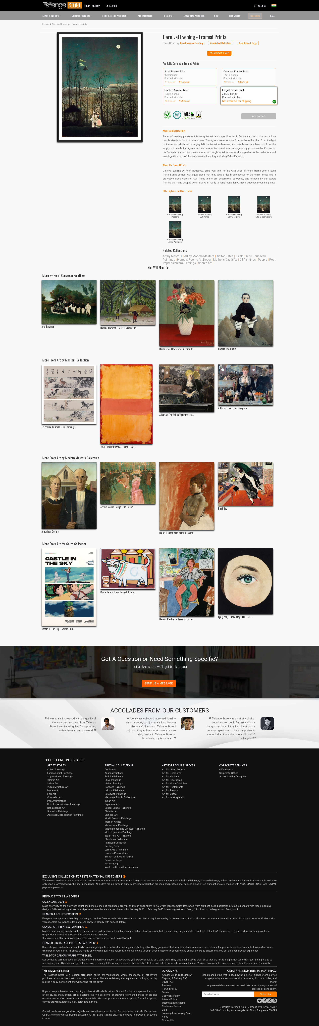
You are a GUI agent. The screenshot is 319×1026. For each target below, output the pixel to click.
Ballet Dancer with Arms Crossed (176, 532)
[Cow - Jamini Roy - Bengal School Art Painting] (127, 568)
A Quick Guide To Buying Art (177, 974)
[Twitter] (259, 1001)
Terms (165, 992)
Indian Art (52, 783)
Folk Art (51, 793)
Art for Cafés (169, 793)
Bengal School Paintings (118, 807)
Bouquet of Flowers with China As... (177, 349)
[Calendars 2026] (66, 901)
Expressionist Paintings (60, 773)
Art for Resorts (170, 790)
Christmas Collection (116, 839)
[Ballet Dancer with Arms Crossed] (186, 496)
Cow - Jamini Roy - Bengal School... (118, 592)
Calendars (255, 16)
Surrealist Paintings (57, 811)
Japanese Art (112, 804)
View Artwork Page (248, 43)
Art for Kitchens (170, 776)
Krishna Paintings (114, 773)
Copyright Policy (171, 995)
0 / (259, 5)
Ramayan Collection (115, 842)
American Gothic (50, 531)
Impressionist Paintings (60, 776)
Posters (168, 15)
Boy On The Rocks (227, 349)
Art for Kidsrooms (172, 779)
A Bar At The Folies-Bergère (232, 408)
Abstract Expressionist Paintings (65, 814)
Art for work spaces (173, 797)
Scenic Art (205, 263)
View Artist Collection (220, 43)
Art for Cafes (224, 256)
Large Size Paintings (194, 15)
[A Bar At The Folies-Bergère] (245, 384)
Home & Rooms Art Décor (114, 15)
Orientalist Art (54, 797)
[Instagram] (269, 1001)
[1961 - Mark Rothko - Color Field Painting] (127, 404)
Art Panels (110, 769)
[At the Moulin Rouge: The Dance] (127, 483)
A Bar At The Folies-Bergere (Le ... (176, 414)
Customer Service (172, 1006)
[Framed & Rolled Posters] (80, 914)
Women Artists (113, 821)
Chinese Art (111, 814)
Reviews (166, 985)
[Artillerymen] (69, 302)
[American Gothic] (69, 495)
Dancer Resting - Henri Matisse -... (177, 619)
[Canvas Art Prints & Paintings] (86, 926)
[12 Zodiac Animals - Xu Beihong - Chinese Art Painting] (69, 394)
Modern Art (53, 790)
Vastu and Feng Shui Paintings (121, 867)
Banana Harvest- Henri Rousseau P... (118, 328)
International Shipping (173, 1002)
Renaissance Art (56, 807)
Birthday (222, 508)
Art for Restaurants (172, 786)
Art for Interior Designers (233, 776)
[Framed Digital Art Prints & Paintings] (97, 943)
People (262, 259)
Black (239, 256)
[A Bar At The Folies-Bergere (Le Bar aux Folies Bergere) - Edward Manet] (186, 388)
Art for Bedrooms (171, 773)
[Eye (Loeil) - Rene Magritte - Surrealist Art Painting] (245, 581)
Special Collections (80, 15)
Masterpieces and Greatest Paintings (125, 828)
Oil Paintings (248, 259)
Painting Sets (112, 846)
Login (87, 5)
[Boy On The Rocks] (245, 313)
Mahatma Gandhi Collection (120, 797)
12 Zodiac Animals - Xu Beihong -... (59, 427)
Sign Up (96, 5)
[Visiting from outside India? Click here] (124, 876)
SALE (272, 15)
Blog (216, 15)
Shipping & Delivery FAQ (175, 978)
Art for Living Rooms (173, 769)
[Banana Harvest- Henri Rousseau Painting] (127, 302)
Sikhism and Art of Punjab (119, 856)
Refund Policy (169, 988)
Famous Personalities (116, 853)
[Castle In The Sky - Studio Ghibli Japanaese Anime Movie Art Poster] (69, 587)
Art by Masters (145, 15)
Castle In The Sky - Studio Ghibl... (59, 629)
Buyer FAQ (167, 981)
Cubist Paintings (56, 769)
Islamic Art (53, 779)
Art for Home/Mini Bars (175, 783)
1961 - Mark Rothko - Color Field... (117, 447)
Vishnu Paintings (114, 783)
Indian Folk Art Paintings (118, 835)
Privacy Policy (169, 999)
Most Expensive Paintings (118, 832)
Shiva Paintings (113, 779)
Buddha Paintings (114, 776)
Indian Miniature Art (57, 786)
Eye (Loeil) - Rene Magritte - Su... (235, 617)
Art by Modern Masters (199, 256)
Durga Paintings (113, 860)
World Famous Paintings (118, 818)
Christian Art (111, 811)
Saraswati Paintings (115, 793)
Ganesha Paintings (115, 786)
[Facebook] (264, 1001)
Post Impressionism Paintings (63, 804)
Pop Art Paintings (56, 800)
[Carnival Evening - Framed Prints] (100, 87)
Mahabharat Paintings (116, 825)
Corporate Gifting (228, 773)
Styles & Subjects (51, 15)
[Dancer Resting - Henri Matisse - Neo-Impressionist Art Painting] (186, 582)
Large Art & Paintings (116, 849)
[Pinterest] (274, 1001)
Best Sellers (234, 15)
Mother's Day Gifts (225, 259)
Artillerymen (48, 326)
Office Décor (226, 769)
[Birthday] (245, 484)
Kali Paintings (112, 863)
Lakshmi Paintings (114, 790)
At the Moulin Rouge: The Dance (116, 507)
